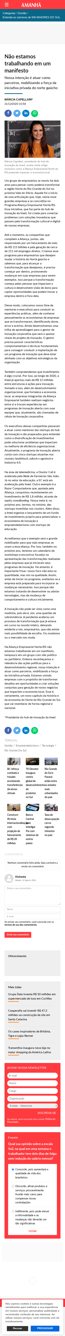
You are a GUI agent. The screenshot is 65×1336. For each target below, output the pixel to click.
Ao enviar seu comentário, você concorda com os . (29, 923)
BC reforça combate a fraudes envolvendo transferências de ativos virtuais (15, 781)
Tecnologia (48, 746)
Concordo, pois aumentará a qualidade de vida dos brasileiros (31, 1173)
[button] (6, 4)
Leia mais (32, 1281)
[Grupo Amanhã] (31, 4)
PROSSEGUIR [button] (45, 1328)
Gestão (9, 746)
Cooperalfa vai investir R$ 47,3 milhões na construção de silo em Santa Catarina (29, 1015)
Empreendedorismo (27, 746)
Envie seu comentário (18, 935)
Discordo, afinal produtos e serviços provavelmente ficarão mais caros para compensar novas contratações (31, 1194)
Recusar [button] (17, 1328)
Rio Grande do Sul (16, 750)
